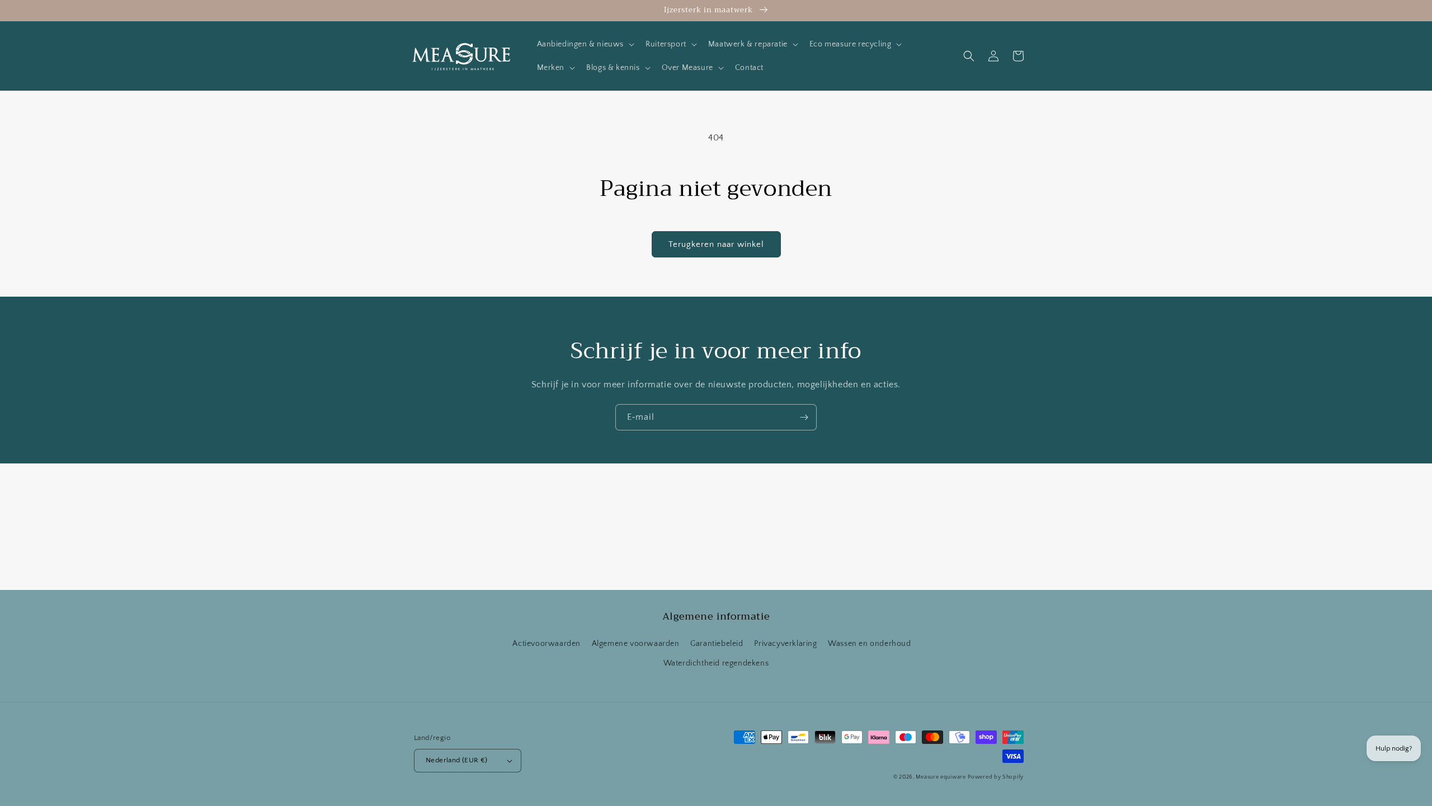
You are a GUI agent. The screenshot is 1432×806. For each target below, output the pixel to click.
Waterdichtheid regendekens (716, 663)
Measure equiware (940, 777)
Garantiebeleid (716, 643)
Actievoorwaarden (546, 643)
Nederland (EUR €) (457, 760)
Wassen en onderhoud (869, 643)
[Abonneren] (804, 417)
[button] (584, 44)
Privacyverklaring (785, 643)
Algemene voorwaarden (636, 643)
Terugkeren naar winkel (716, 244)
